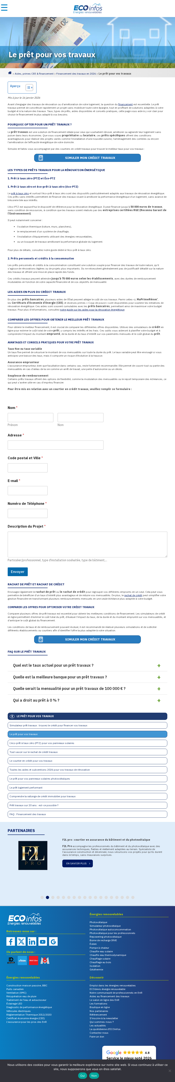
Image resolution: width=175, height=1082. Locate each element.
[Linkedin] (32, 941)
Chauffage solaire (100, 958)
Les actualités (98, 1025)
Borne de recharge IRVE (103, 940)
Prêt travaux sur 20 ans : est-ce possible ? (34, 805)
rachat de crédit (133, 595)
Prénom (13, 425)
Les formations (98, 1003)
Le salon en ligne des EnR (104, 999)
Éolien (93, 943)
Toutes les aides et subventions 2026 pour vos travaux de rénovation (50, 769)
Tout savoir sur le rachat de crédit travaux (34, 752)
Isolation (95, 965)
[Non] (170, 1071)
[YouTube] (42, 941)
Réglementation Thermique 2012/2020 (28, 1014)
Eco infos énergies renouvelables (17, 925)
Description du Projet (27, 526)
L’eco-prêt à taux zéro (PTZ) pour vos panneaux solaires (42, 743)
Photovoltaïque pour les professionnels (112, 933)
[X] (21, 941)
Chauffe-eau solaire (101, 951)
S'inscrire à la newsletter (104, 1018)
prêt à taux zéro (20, 193)
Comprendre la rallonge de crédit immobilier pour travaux (43, 796)
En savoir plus (76, 863)
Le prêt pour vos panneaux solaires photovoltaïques (40, 778)
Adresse (16, 435)
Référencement (98, 1014)
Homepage (10, 74)
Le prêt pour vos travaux (24, 734)
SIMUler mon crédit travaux (90, 158)
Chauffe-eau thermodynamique (108, 955)
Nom (61, 425)
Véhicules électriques (18, 1011)
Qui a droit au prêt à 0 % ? (36, 700)
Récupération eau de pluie (21, 996)
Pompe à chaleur (99, 947)
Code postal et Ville (25, 458)
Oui (82, 1075)
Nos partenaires (99, 1011)
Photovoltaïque (98, 922)
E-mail (14, 481)
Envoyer (18, 571)
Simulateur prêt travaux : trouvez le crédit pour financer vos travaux (48, 725)
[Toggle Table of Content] (27, 87)
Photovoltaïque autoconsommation (110, 929)
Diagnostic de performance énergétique (29, 1007)
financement (125, 104)
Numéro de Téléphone (27, 504)
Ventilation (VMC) (16, 992)
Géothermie (96, 969)
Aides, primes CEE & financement (34, 73)
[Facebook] (10, 941)
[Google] (53, 941)
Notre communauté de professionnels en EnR (116, 992)
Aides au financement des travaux (109, 996)
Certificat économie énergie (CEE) (25, 1018)
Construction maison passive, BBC (26, 985)
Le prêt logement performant (26, 787)
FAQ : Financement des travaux (28, 814)
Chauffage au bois (100, 962)
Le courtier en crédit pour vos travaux (31, 760)
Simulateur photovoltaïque (105, 925)
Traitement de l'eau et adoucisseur (26, 999)
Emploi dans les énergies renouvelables (113, 985)
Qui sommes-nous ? (102, 1021)
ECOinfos (87, 8)
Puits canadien (15, 989)
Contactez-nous (99, 1032)
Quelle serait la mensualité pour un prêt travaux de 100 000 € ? (69, 688)
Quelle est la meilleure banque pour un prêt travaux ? (60, 677)
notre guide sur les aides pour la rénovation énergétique (92, 309)
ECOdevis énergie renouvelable (107, 989)
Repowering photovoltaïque (105, 936)
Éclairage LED (14, 1003)
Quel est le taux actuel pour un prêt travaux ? (53, 665)
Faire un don (97, 1036)
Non (94, 1075)
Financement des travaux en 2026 (76, 73)
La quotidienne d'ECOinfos (105, 1029)
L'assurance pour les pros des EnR (26, 1021)
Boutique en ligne (100, 1007)
